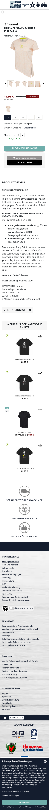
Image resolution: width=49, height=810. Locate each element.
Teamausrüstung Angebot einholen (18, 626)
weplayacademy (9, 674)
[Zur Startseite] (18, 4)
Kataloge (6, 635)
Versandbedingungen (12, 574)
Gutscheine (7, 571)
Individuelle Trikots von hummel (16, 642)
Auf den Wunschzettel (26, 158)
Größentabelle (30, 128)
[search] (24, 12)
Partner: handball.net (11, 667)
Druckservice (8, 632)
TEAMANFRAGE (24, 162)
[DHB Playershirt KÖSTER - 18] (24, 459)
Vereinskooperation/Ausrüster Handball (20, 629)
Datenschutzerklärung (12, 590)
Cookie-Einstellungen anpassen (16, 600)
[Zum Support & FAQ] (32, 4)
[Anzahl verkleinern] (14, 135)
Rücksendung (8, 581)
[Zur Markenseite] (11, 24)
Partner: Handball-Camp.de (14, 671)
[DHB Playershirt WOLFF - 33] (24, 350)
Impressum (7, 594)
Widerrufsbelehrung (11, 587)
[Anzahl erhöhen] (22, 135)
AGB (4, 584)
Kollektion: (8, 280)
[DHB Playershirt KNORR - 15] (24, 386)
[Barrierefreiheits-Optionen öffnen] (5, 608)
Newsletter (7, 664)
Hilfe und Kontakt (10, 564)
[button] (6, 5)
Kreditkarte (7, 703)
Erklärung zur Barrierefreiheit (15, 597)
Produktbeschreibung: (15, 190)
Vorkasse (6, 709)
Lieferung (6, 577)
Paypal (5, 693)
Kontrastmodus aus (24, 608)
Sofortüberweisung (10, 699)
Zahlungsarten (8, 568)
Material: (7, 275)
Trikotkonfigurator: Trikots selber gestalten (21, 639)
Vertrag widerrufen (10, 561)
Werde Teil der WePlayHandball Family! (20, 661)
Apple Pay (6, 696)
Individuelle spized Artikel (13, 645)
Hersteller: (8, 286)
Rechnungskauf (9, 706)
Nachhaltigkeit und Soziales (14, 677)
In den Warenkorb (24, 148)
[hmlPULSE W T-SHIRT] (24, 422)
